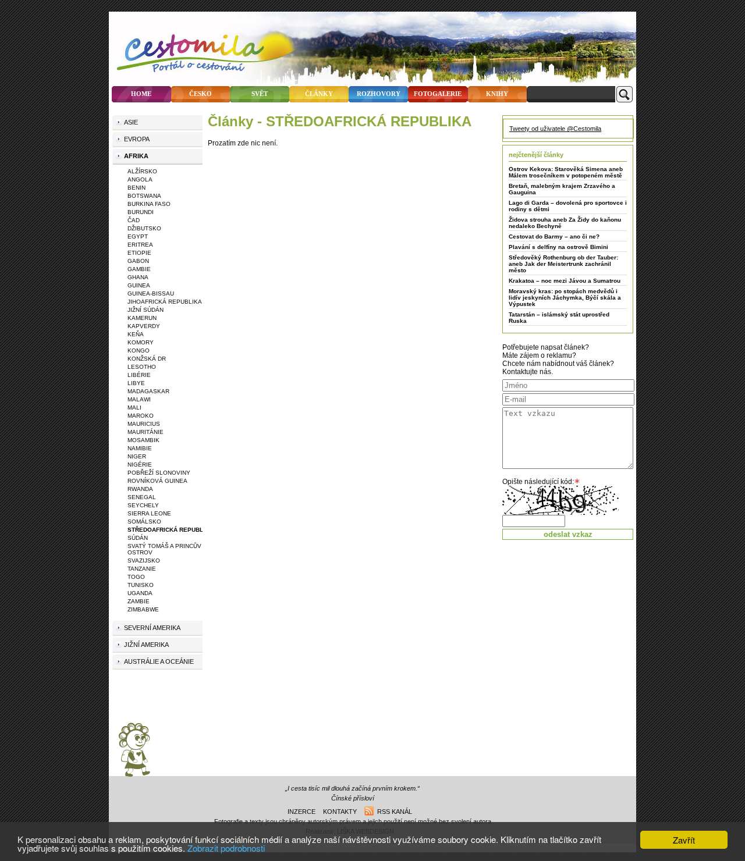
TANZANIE (141, 568)
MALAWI (139, 399)
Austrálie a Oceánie (159, 661)
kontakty (340, 811)
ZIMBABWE (143, 609)
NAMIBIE (139, 448)
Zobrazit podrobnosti (226, 848)
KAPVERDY (143, 326)
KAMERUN (142, 318)
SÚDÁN (137, 538)
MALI (134, 407)
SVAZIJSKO (143, 560)
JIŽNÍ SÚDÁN (145, 310)
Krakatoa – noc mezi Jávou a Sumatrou (564, 280)
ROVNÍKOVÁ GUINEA (157, 481)
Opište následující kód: (538, 482)
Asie (131, 122)
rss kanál (393, 811)
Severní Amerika (152, 627)
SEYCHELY (143, 505)
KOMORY (140, 342)
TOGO (136, 577)
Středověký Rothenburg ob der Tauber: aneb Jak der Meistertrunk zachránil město (563, 263)
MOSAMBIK (143, 440)
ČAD (133, 220)
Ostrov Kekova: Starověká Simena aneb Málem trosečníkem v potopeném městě (566, 172)
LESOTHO (141, 367)
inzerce (301, 811)
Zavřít (684, 840)
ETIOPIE (139, 253)
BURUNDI (140, 212)
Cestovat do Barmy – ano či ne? (554, 236)
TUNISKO (140, 585)
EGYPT (137, 236)
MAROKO (140, 415)
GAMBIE (139, 269)
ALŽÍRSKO (142, 171)
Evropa (137, 139)
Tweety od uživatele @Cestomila (555, 128)
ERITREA (140, 244)
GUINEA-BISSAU (150, 293)
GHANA (137, 277)
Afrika (136, 155)
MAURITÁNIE (145, 432)
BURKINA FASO (149, 204)
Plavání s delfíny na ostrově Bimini (558, 247)
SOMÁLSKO (144, 521)
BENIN (136, 187)
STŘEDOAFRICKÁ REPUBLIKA (170, 529)
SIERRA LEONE (149, 513)
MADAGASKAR (148, 391)
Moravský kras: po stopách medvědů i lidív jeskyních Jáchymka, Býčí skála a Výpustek (565, 297)
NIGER (136, 456)
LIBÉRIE (139, 375)
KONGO (138, 350)
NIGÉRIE (139, 464)
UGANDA (139, 593)
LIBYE (136, 383)
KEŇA (135, 334)
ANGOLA (139, 179)
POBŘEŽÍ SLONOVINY (158, 472)
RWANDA (140, 489)
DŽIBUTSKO (144, 228)
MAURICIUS (143, 424)
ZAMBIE (138, 601)
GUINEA (138, 285)
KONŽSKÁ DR (146, 358)
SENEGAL (141, 497)
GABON (138, 261)
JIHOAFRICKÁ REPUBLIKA (164, 301)
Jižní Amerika (146, 644)
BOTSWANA (144, 196)
